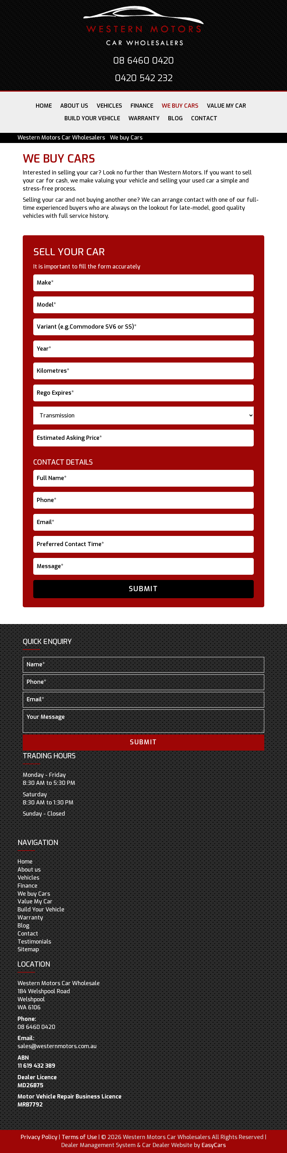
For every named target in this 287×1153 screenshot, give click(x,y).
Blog (175, 118)
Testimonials (34, 941)
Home (44, 105)
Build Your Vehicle (92, 118)
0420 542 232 (144, 78)
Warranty (144, 118)
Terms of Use (80, 1137)
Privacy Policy (40, 1137)
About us (74, 105)
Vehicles (109, 105)
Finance (142, 105)
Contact (204, 118)
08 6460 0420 (143, 60)
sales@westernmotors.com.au (57, 1046)
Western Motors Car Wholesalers (61, 137)
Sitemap (28, 949)
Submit (143, 589)
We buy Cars (180, 105)
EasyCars (214, 1145)
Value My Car (226, 105)
